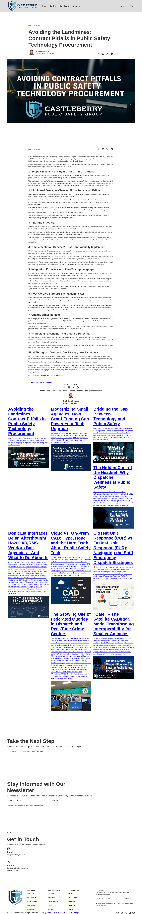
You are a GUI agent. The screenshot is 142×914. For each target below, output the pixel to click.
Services (53, 6)
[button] (78, 6)
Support (50, 909)
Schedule (13, 751)
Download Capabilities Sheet (33, 751)
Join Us (70, 893)
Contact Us (31, 909)
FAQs (50, 905)
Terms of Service (59, 913)
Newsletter (51, 897)
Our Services (31, 897)
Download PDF (53, 901)
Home (44, 6)
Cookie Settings (73, 913)
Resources (72, 905)
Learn (121, 6)
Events (70, 909)
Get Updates (72, 897)
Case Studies (64, 6)
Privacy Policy (46, 913)
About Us (30, 893)
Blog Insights (31, 905)
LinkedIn (51, 893)
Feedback (71, 901)
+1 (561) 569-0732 (13, 870)
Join (131, 6)
